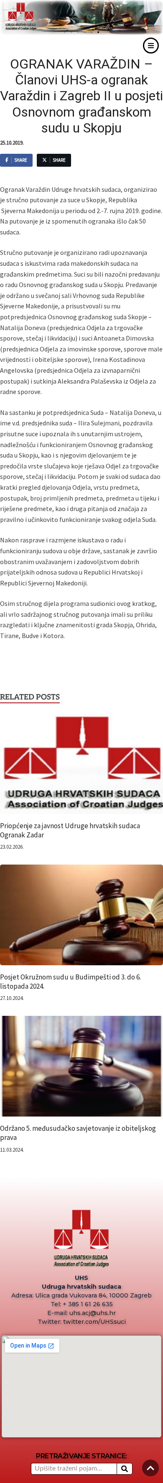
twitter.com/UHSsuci (94, 1321)
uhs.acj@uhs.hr (92, 1313)
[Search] (124, 1469)
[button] (98, 32)
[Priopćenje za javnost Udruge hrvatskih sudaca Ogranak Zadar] (81, 766)
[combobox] (74, 1469)
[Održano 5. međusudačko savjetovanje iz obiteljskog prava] (81, 1069)
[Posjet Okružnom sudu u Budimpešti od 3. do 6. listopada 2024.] (81, 917)
